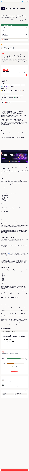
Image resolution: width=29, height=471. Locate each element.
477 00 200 (17, 394)
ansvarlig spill (13, 241)
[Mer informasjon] (5, 34)
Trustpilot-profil (9, 253)
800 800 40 (4, 394)
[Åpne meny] (27, 1)
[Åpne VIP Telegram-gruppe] (22, 1)
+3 (10, 102)
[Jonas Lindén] (6, 48)
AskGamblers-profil (12, 256)
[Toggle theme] (25, 1)
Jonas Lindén (4, 48)
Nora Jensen (11, 48)
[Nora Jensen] (13, 48)
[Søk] (24, 1)
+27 (19, 97)
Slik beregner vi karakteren (14, 369)
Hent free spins (14, 469)
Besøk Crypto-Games (14, 371)
